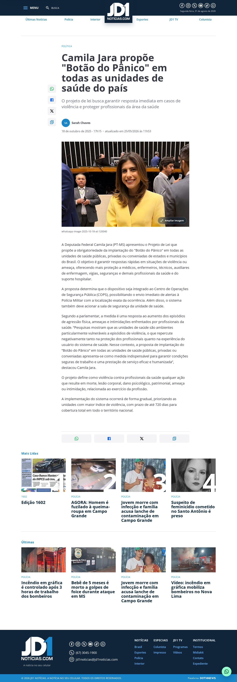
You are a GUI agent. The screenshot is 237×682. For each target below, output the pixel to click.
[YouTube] (200, 5)
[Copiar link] (52, 122)
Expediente (200, 663)
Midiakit (198, 652)
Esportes (142, 19)
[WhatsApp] (213, 5)
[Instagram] (188, 5)
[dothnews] (208, 678)
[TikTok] (207, 5)
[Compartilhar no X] (52, 111)
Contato (198, 658)
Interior (95, 19)
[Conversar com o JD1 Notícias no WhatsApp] (226, 671)
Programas (180, 647)
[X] (194, 5)
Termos (198, 647)
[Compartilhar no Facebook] (52, 100)
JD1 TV (174, 19)
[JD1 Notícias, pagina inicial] (37, 648)
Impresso (160, 652)
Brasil (138, 647)
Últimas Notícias (36, 19)
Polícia (69, 19)
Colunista (205, 19)
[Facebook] (182, 5)
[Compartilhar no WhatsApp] (52, 89)
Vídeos (177, 652)
